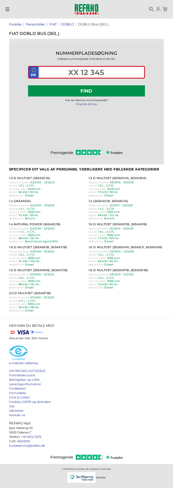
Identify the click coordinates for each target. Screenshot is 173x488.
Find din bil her (86, 104)
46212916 (23, 441)
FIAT (53, 24)
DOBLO (67, 24)
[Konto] (158, 9)
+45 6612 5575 (31, 437)
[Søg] (151, 9)
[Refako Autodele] (86, 9)
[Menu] (7, 9)
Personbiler (35, 24)
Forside (15, 24)
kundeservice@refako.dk (27, 446)
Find (86, 91)
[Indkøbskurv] (165, 9)
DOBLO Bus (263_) (93, 24)
